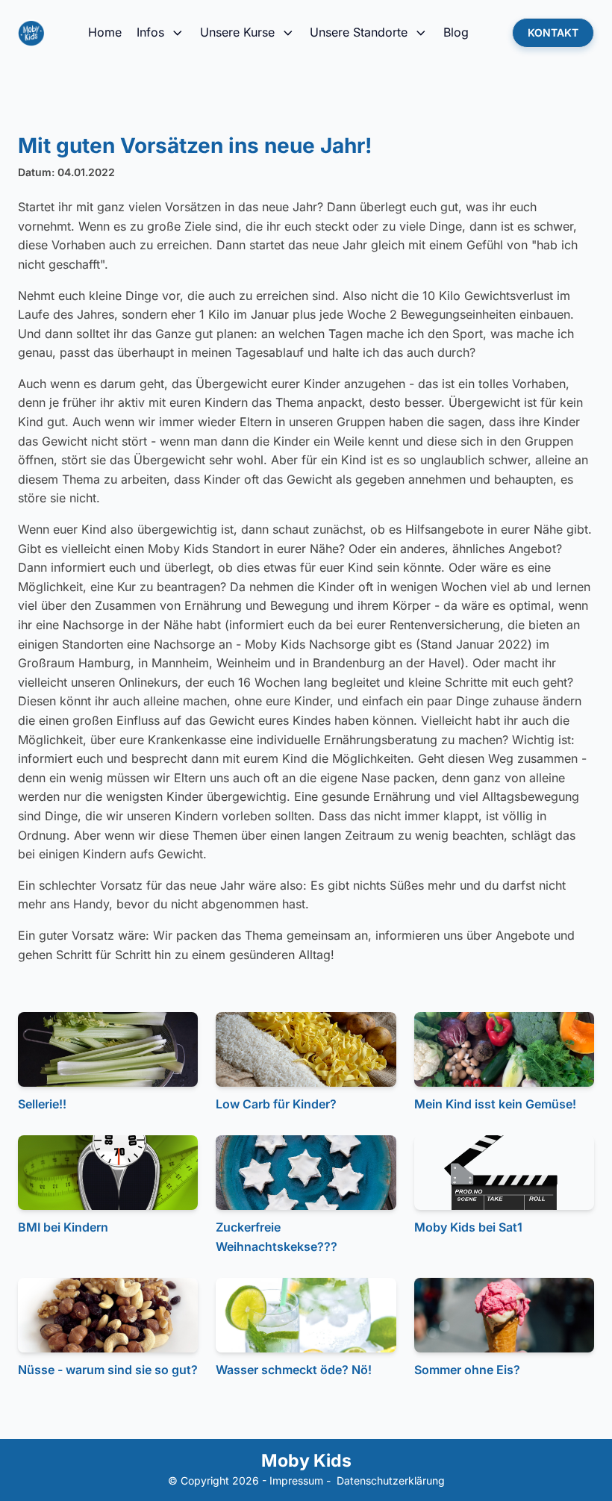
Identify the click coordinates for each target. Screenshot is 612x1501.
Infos (150, 32)
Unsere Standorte (359, 32)
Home (105, 32)
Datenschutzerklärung (391, 1480)
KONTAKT (553, 32)
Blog (456, 32)
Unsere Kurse (237, 32)
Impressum (296, 1480)
